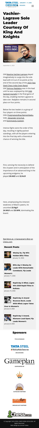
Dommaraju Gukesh (15, 121)
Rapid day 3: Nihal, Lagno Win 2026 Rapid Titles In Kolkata (23, 285)
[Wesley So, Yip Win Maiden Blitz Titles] (7, 255)
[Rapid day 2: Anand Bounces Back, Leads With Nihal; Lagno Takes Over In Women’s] (7, 300)
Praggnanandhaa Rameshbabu (20, 115)
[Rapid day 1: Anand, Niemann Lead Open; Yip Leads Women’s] (7, 318)
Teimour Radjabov (14, 88)
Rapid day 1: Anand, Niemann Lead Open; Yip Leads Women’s (23, 318)
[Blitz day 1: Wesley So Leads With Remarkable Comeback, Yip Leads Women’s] (7, 267)
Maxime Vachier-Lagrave (17, 74)
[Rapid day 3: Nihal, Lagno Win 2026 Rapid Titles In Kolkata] (7, 285)
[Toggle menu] (32, 6)
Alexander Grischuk (16, 118)
